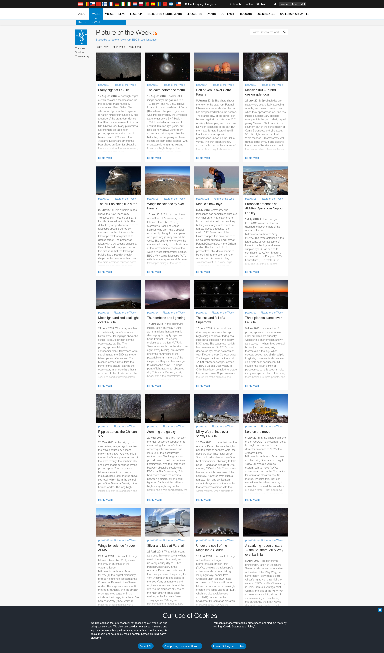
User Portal (298, 4)
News (121, 13)
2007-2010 (135, 47)
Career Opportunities (294, 13)
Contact (249, 4)
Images (95, 13)
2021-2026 (103, 47)
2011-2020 (119, 47)
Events (211, 13)
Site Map (261, 4)
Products (245, 13)
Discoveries (194, 13)
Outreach (227, 13)
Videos (109, 13)
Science (284, 4)
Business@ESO (266, 13)
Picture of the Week (89, 22)
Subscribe (236, 4)
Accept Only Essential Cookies (182, 646)
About (82, 13)
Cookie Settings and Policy (228, 646)
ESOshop (136, 13)
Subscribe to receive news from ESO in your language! (126, 39)
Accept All (146, 646)
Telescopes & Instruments (164, 13)
